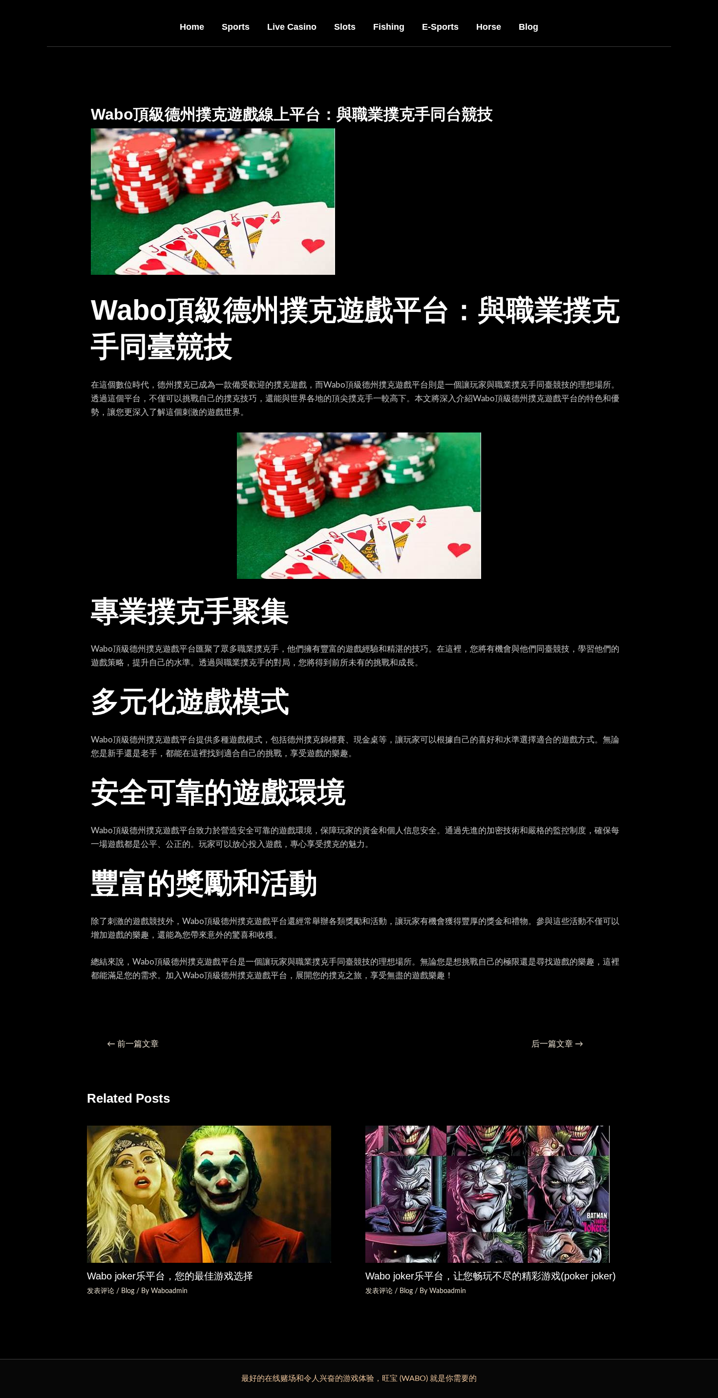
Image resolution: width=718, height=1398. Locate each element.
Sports (236, 27)
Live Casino (292, 27)
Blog (528, 27)
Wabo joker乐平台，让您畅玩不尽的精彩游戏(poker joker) (490, 1276)
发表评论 (100, 1291)
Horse (488, 27)
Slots (345, 27)
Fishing (388, 27)
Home (192, 27)
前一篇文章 (133, 1044)
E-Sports (440, 27)
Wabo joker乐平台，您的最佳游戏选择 (170, 1276)
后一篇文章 (557, 1044)
